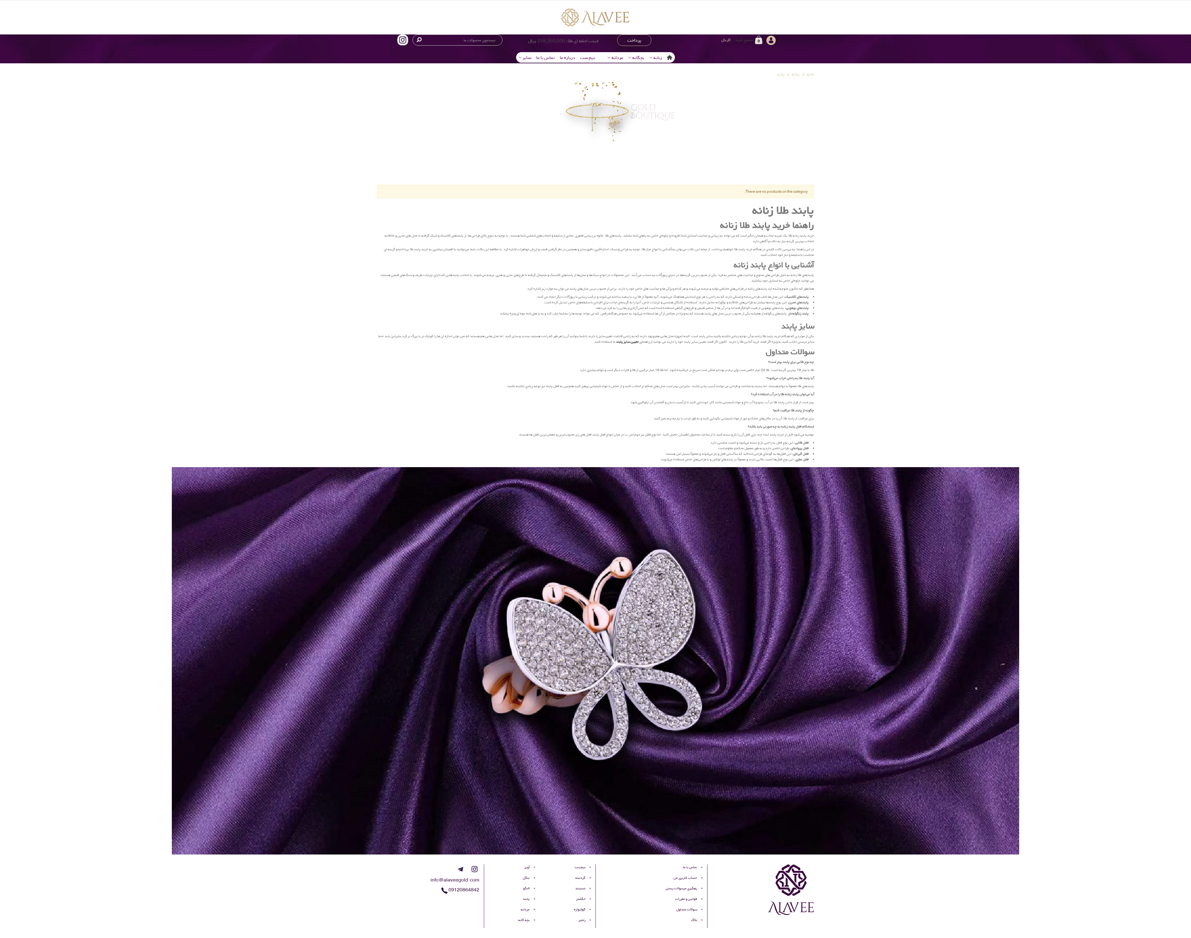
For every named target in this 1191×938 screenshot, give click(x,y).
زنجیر (582, 919)
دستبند (580, 888)
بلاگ (694, 919)
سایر (527, 57)
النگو (526, 888)
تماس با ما (545, 57)
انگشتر (581, 898)
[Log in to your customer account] (806, 39)
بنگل (526, 877)
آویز (527, 867)
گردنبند (580, 877)
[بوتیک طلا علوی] (595, 17)
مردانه (617, 57)
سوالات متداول (686, 909)
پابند (526, 898)
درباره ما (567, 57)
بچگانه (638, 57)
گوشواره (580, 909)
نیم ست (587, 57)
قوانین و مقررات (686, 898)
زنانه (657, 57)
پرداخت (634, 40)
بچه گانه (524, 919)
